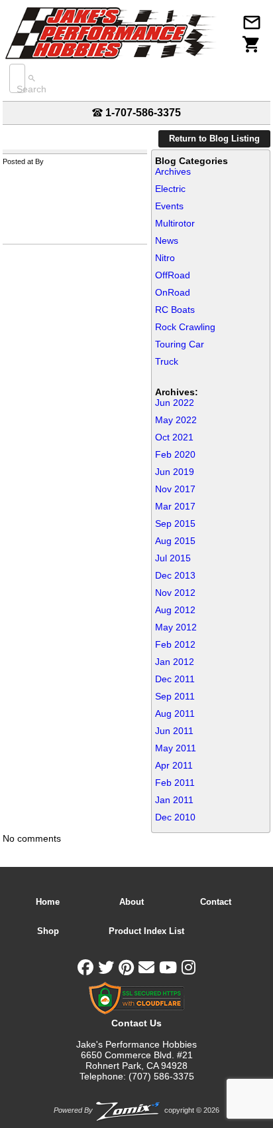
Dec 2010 (175, 817)
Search (31, 89)
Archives (173, 171)
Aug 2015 (175, 540)
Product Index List (146, 931)
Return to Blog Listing (214, 138)
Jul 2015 (173, 558)
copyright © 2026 (136, 1110)
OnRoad (172, 292)
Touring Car (179, 344)
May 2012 (176, 627)
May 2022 (176, 420)
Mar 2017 (175, 506)
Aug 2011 (175, 713)
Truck (166, 361)
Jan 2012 (174, 661)
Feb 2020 (175, 454)
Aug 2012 (175, 610)
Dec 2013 (175, 575)
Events (169, 206)
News (166, 240)
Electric (170, 188)
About (131, 902)
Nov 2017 (175, 489)
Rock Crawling (185, 327)
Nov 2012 (175, 592)
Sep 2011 (175, 696)
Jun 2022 (174, 402)
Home (48, 902)
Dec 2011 (175, 679)
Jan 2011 (174, 800)
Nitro (165, 257)
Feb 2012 (175, 644)
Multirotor (175, 223)
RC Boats (175, 309)
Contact (215, 902)
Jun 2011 (174, 730)
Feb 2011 (175, 782)
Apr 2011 (174, 765)
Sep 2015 (175, 523)
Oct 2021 (174, 437)
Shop (48, 931)
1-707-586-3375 (142, 112)
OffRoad (172, 275)
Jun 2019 (174, 471)
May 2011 (175, 748)
